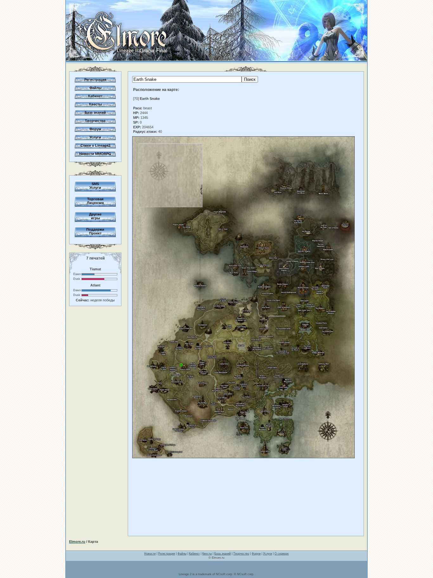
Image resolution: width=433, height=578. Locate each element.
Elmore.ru (77, 541)
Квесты (95, 104)
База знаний (95, 112)
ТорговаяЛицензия (95, 201)
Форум (95, 129)
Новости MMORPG (95, 154)
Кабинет (95, 96)
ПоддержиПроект (95, 231)
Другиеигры (95, 216)
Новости (150, 553)
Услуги (95, 137)
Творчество (95, 121)
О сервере (282, 553)
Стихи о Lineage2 (95, 145)
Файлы (95, 88)
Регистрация (95, 79)
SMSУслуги (95, 185)
